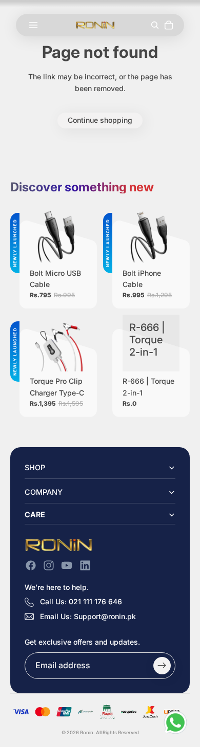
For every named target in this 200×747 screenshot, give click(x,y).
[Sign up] (162, 665)
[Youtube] (67, 565)
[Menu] (33, 25)
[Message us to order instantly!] (175, 722)
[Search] (155, 25)
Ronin (86, 732)
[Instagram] (49, 565)
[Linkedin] (85, 565)
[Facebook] (31, 565)
